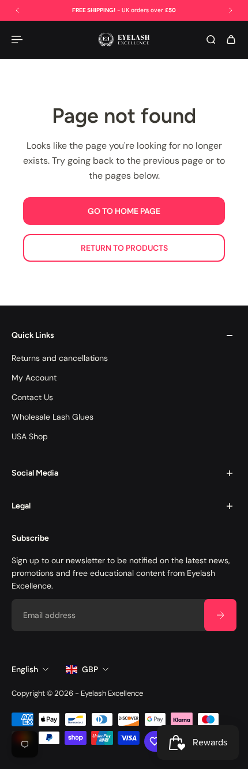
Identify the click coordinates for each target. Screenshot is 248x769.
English (25, 669)
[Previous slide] (17, 10)
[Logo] (124, 39)
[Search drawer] (211, 39)
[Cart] (231, 39)
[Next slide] (230, 10)
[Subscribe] (220, 615)
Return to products (124, 248)
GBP (90, 669)
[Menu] (18, 39)
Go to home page (124, 211)
